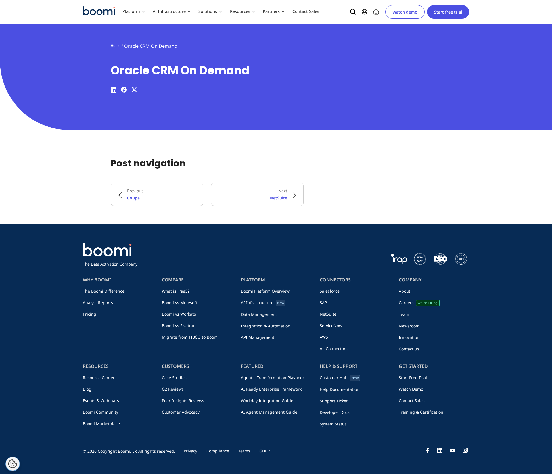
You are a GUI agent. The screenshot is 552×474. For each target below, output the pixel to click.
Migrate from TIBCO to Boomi (190, 337)
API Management (257, 337)
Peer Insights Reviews (183, 400)
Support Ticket (334, 401)
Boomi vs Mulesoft (179, 302)
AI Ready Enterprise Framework (271, 389)
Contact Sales (305, 11)
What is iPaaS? (175, 291)
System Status (333, 424)
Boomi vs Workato (179, 314)
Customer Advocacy (181, 412)
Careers (418, 302)
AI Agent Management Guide (269, 412)
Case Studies (174, 377)
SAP (323, 302)
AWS (324, 337)
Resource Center (99, 377)
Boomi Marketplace (101, 423)
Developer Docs (335, 412)
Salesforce (330, 291)
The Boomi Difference (103, 291)
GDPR (264, 451)
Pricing (89, 314)
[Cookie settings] (12, 464)
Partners (271, 11)
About (404, 291)
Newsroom (409, 326)
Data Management (259, 314)
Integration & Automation (265, 326)
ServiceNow (331, 325)
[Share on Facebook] (124, 90)
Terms (244, 451)
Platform (131, 11)
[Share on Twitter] (134, 90)
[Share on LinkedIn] (113, 90)
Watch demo (404, 12)
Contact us (409, 349)
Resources (240, 11)
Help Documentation (339, 389)
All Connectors (334, 348)
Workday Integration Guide (267, 400)
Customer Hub (339, 377)
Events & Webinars (101, 400)
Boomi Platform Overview (265, 291)
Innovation (409, 337)
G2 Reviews (173, 389)
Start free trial (448, 12)
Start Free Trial (413, 377)
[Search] (353, 11)
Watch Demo (411, 389)
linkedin (440, 450)
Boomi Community (100, 412)
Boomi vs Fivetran (179, 325)
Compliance (217, 451)
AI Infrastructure (169, 11)
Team (404, 314)
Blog (87, 389)
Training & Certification (421, 412)
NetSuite (328, 314)
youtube (452, 450)
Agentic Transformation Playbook (272, 377)
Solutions (207, 11)
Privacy (190, 451)
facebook (427, 450)
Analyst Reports (98, 302)
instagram (465, 450)
